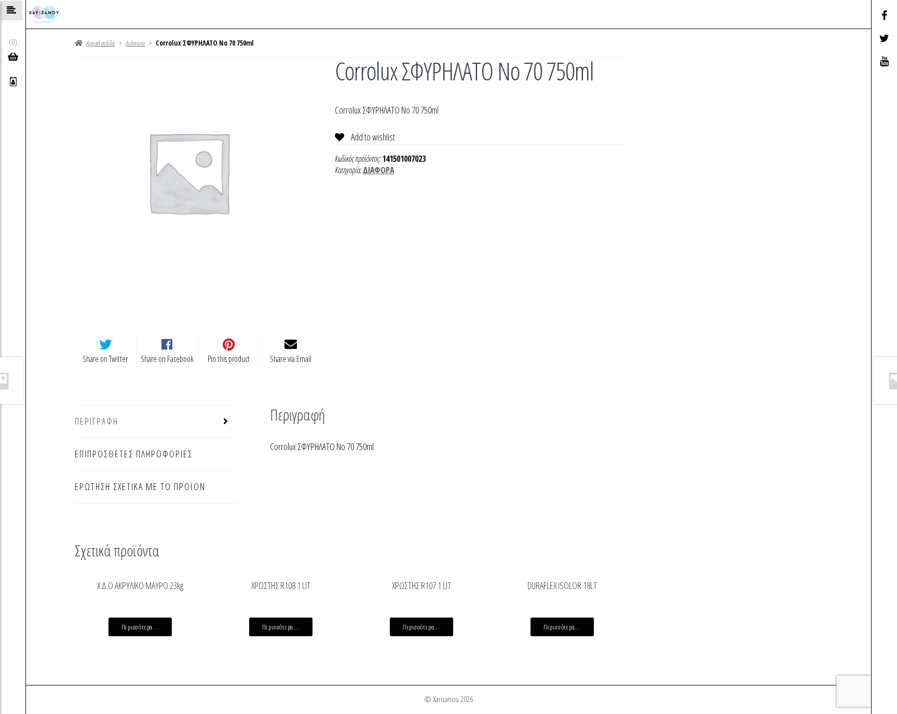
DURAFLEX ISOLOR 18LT (562, 585)
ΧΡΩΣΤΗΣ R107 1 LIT (421, 585)
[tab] (156, 421)
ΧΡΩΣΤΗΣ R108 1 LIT (280, 585)
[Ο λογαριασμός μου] (13, 82)
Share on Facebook (167, 359)
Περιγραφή (96, 421)
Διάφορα (135, 43)
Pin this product (229, 359)
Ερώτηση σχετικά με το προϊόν (140, 486)
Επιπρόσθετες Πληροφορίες (134, 453)
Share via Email (290, 359)
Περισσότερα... (140, 627)
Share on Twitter (105, 359)
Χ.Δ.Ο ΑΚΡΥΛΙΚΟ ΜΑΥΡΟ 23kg (140, 585)
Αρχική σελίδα (100, 43)
